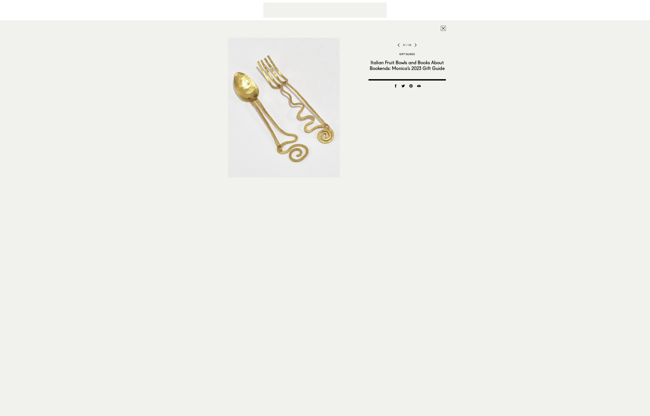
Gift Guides (407, 54)
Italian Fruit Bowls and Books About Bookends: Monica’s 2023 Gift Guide (407, 65)
